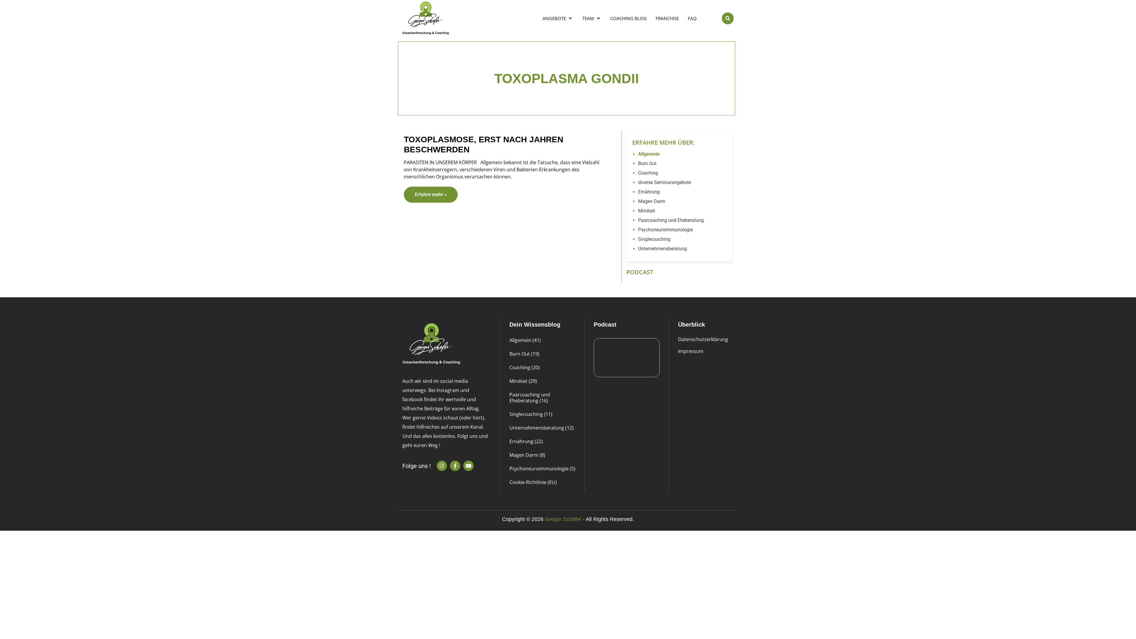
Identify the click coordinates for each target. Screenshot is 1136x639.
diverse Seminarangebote (664, 182)
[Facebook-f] (455, 466)
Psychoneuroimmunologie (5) (542, 468)
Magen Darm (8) (527, 455)
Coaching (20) (524, 367)
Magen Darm (651, 201)
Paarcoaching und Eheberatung (671, 220)
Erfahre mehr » (431, 194)
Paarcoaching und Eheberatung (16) (529, 397)
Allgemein (649, 154)
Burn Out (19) (524, 354)
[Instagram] (442, 466)
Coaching (648, 173)
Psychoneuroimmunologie (665, 230)
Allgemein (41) (525, 340)
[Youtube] (468, 466)
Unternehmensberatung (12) (541, 428)
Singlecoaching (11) (530, 414)
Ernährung (649, 192)
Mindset (646, 211)
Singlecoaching (654, 239)
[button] (728, 18)
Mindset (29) (523, 381)
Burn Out (647, 163)
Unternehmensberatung (662, 248)
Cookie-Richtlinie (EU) (533, 482)
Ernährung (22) (526, 441)
